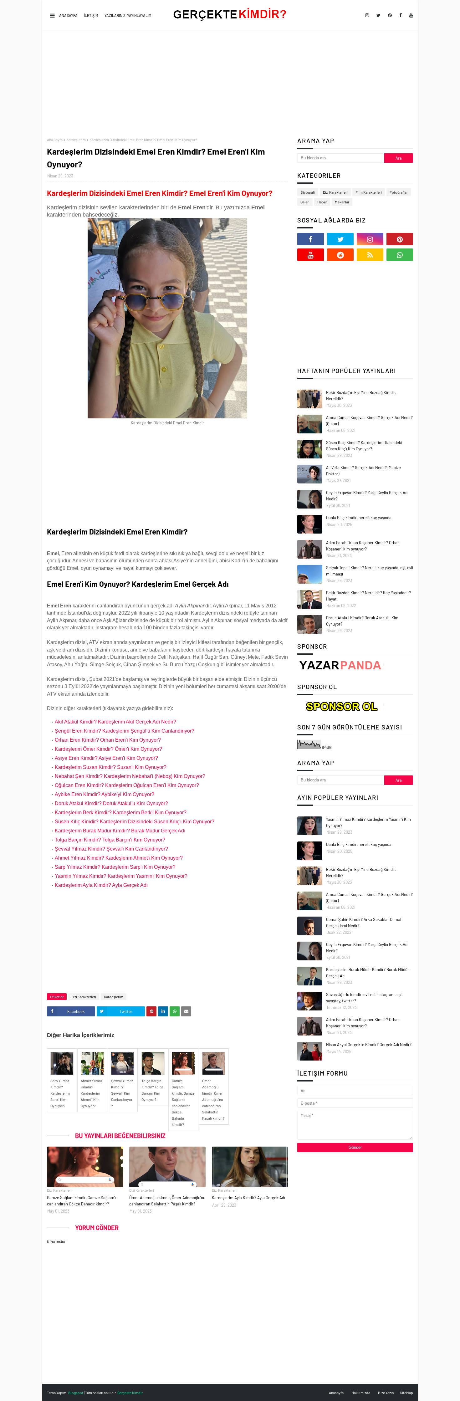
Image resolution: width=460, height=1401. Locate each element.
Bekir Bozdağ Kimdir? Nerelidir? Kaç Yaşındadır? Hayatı (368, 595)
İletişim (91, 15)
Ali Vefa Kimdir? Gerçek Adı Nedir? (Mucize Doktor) (363, 470)
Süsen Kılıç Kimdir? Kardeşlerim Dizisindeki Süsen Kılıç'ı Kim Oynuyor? (134, 821)
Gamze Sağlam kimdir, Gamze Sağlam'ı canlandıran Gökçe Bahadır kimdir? (81, 1200)
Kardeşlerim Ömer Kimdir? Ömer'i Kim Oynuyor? (108, 749)
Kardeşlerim (76, 139)
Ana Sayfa (55, 139)
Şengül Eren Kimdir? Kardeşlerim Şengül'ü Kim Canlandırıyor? (124, 731)
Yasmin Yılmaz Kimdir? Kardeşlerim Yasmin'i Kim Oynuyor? (121, 876)
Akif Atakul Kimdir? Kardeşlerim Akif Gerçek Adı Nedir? (115, 721)
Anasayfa (68, 15)
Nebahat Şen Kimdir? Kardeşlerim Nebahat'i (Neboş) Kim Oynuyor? (130, 776)
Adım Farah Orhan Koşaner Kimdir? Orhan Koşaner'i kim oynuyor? (363, 545)
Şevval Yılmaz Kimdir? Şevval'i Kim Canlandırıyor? (111, 848)
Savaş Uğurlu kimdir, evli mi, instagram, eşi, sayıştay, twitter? (364, 997)
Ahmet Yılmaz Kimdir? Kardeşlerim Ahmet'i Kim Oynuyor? (119, 858)
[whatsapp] (399, 254)
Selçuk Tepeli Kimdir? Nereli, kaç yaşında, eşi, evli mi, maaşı (369, 570)
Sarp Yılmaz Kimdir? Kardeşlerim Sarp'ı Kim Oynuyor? (115, 867)
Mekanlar (342, 202)
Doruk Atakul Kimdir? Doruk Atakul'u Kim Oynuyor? (111, 803)
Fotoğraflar (399, 192)
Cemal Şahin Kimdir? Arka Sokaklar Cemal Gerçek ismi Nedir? (363, 922)
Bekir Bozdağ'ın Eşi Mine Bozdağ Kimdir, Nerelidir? (361, 395)
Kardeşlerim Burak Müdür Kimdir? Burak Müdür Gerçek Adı (120, 830)
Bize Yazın (386, 1392)
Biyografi (307, 192)
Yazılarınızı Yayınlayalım (128, 15)
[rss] (370, 254)
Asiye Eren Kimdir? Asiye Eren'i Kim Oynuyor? (106, 758)
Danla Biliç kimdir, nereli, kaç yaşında (358, 517)
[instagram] (367, 15)
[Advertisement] (230, 84)
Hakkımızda (360, 1392)
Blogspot (75, 1392)
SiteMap (406, 1392)
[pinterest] (390, 15)
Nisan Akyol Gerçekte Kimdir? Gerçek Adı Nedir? (368, 1044)
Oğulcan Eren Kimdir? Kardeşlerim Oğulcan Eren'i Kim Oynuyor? (127, 785)
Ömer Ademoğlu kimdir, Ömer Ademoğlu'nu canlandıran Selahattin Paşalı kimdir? (167, 1200)
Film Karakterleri (368, 192)
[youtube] (410, 15)
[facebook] (400, 15)
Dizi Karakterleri (83, 997)
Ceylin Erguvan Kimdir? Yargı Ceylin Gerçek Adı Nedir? (367, 495)
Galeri (304, 202)
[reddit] (340, 254)
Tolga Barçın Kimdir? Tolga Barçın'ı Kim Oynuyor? (110, 839)
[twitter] (378, 15)
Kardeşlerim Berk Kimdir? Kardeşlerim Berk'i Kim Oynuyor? (121, 812)
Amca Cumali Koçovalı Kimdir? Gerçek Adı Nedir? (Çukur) (369, 420)
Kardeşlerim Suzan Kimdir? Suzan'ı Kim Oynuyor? (110, 767)
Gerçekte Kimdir (130, 1392)
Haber (322, 202)
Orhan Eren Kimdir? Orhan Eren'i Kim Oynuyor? (108, 740)
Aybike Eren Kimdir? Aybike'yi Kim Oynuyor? (104, 794)
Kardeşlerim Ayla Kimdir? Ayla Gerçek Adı (101, 885)
